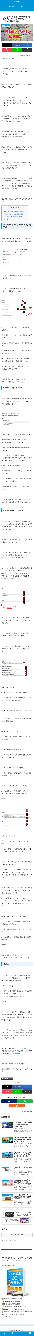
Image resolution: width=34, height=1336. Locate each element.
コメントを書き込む (17, 1235)
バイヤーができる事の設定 (14, 214)
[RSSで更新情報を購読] (17, 1105)
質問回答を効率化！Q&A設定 (15, 216)
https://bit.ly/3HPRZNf (8, 1265)
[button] (27, 50)
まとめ (5, 219)
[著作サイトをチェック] (9, 1101)
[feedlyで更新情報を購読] (25, 1101)
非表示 (16, 207)
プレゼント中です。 (16, 1053)
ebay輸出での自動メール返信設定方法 (14, 211)
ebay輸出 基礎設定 (8, 1078)
